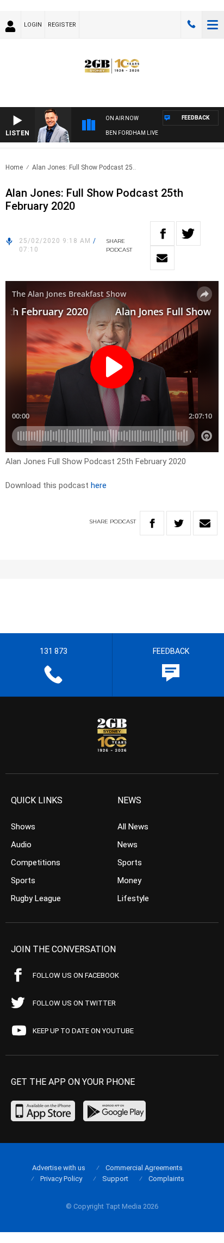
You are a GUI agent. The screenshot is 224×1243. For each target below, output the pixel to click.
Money (129, 880)
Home (14, 167)
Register (62, 24)
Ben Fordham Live (131, 133)
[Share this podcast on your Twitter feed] (188, 233)
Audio (21, 845)
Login (33, 24)
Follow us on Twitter (74, 1003)
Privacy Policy (61, 1179)
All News (132, 827)
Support (115, 1179)
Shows (23, 827)
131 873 (191, 24)
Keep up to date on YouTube (83, 1031)
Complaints (166, 1179)
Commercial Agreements (144, 1168)
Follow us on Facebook (76, 975)
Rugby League (36, 898)
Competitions (35, 862)
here (99, 485)
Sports (23, 880)
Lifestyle (133, 898)
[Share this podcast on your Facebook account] (162, 233)
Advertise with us (58, 1168)
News (127, 845)
